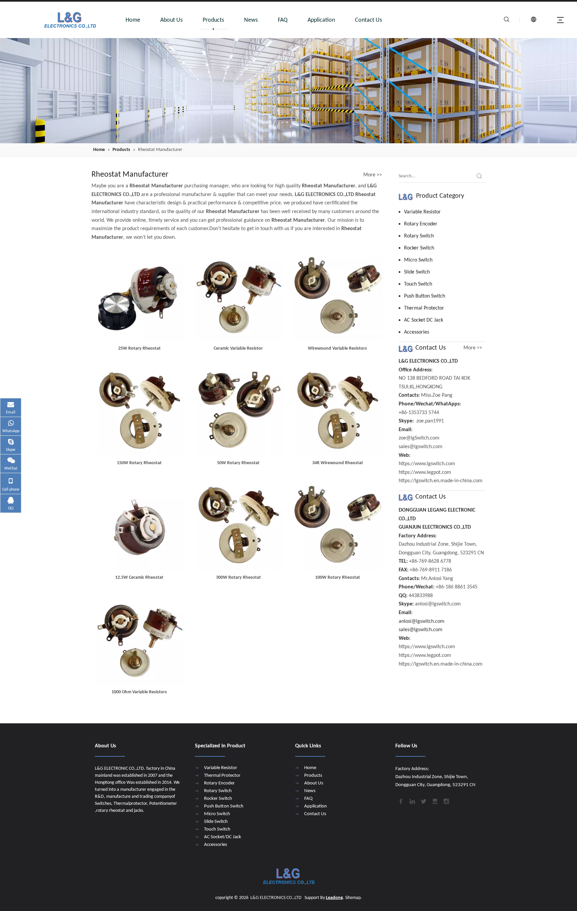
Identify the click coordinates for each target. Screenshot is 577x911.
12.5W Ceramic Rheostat (139, 577)
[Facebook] (400, 800)
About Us (171, 20)
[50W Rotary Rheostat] (238, 410)
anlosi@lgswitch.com (421, 621)
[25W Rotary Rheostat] (139, 295)
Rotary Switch (419, 236)
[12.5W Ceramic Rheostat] (139, 524)
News (251, 20)
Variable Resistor (422, 212)
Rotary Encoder (420, 224)
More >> (372, 175)
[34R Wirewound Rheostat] (337, 410)
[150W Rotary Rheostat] (139, 410)
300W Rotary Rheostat (238, 577)
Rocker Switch (419, 248)
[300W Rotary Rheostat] (238, 524)
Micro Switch (418, 260)
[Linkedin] (411, 800)
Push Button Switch (424, 296)
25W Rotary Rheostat (139, 348)
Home (133, 20)
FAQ (282, 20)
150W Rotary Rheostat (139, 463)
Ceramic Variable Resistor (238, 348)
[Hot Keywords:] (479, 176)
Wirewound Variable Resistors (337, 348)
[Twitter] (423, 800)
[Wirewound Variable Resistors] (337, 295)
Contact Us (368, 20)
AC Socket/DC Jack (222, 837)
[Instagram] (445, 800)
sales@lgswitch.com (420, 629)
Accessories (416, 332)
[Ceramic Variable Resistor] (238, 295)
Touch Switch (418, 284)
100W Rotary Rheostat (337, 577)
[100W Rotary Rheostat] (337, 524)
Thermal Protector (424, 308)
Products (213, 20)
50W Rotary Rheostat (238, 463)
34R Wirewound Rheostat (337, 463)
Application (321, 20)
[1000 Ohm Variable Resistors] (139, 639)
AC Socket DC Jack (423, 320)
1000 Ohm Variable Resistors (139, 692)
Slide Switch (417, 272)
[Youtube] (434, 800)
